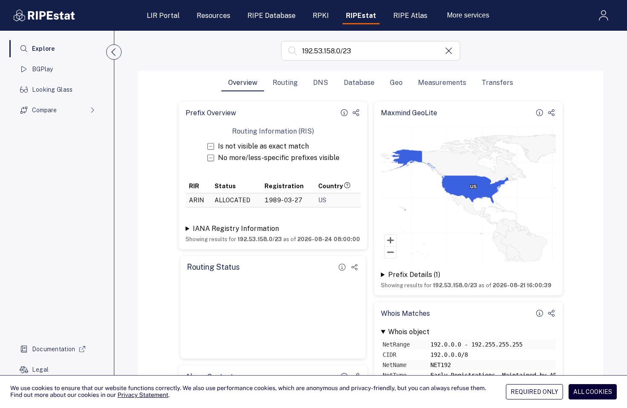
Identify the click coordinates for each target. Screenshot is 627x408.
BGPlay (42, 69)
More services (468, 15)
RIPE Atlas (410, 16)
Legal (40, 369)
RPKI (321, 16)
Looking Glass (52, 89)
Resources (213, 16)
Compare (44, 110)
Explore (43, 48)
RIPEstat (361, 16)
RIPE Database (271, 16)
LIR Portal (163, 16)
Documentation (53, 349)
